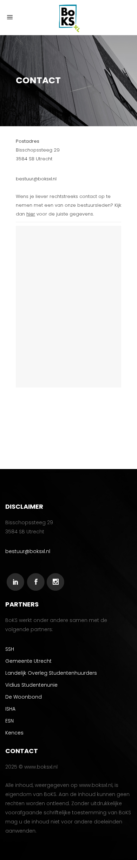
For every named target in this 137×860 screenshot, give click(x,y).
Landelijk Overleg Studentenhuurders (51, 672)
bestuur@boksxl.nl (36, 178)
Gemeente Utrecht (28, 661)
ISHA (10, 708)
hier (30, 214)
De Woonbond (23, 696)
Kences (14, 732)
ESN (9, 720)
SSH (9, 649)
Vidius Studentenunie (31, 684)
